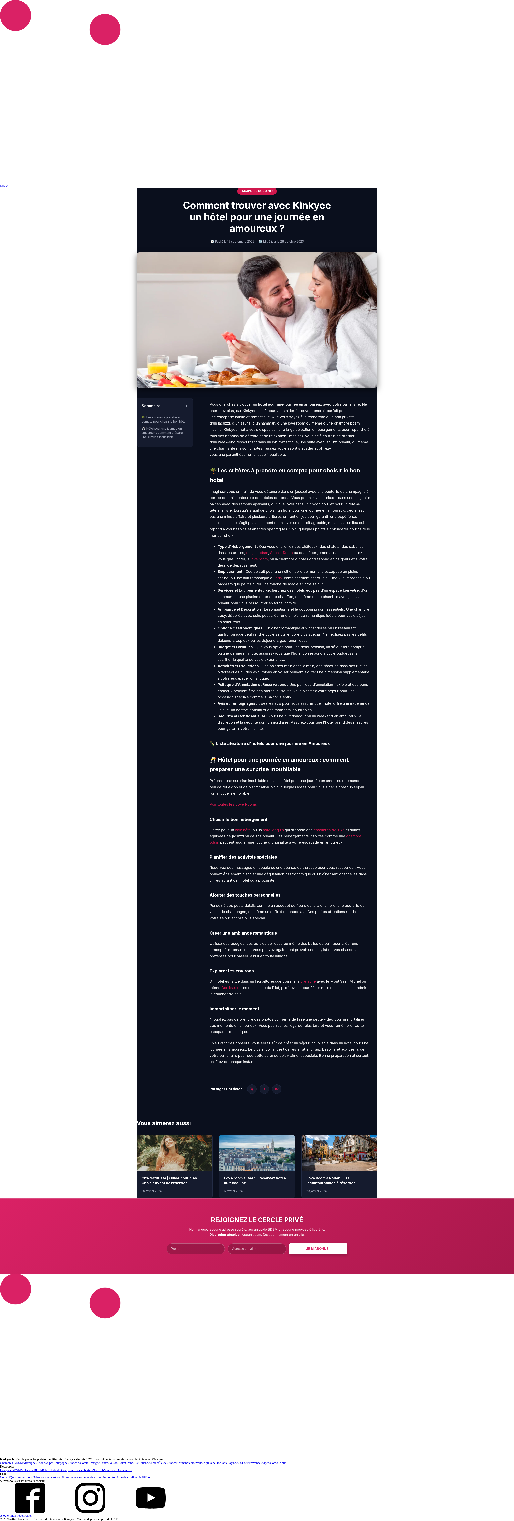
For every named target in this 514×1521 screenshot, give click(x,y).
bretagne (308, 981)
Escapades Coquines (257, 191)
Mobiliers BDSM (32, 1470)
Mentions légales (44, 1477)
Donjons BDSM (10, 1470)
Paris (277, 578)
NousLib (98, 1470)
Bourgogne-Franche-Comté (70, 1463)
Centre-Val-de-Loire (112, 1463)
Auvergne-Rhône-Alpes (38, 1463)
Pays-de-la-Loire (238, 1463)
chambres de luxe (329, 830)
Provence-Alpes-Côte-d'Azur (267, 1463)
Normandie (183, 1463)
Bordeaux (229, 987)
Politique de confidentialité (128, 1477)
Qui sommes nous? (22, 1477)
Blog (148, 1477)
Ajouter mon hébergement (16, 1515)
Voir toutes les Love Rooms (233, 804)
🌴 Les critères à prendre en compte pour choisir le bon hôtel (164, 419)
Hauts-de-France (148, 1463)
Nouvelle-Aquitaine (203, 1463)
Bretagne (94, 1463)
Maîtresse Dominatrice (118, 1470)
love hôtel (243, 830)
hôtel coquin (273, 830)
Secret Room (281, 552)
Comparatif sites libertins (77, 1470)
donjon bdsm (257, 552)
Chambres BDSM (11, 1463)
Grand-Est (131, 1463)
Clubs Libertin (52, 1470)
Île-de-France (167, 1463)
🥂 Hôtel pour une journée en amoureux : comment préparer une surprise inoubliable (163, 433)
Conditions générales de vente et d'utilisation (83, 1477)
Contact (5, 1477)
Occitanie (222, 1463)
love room (259, 559)
